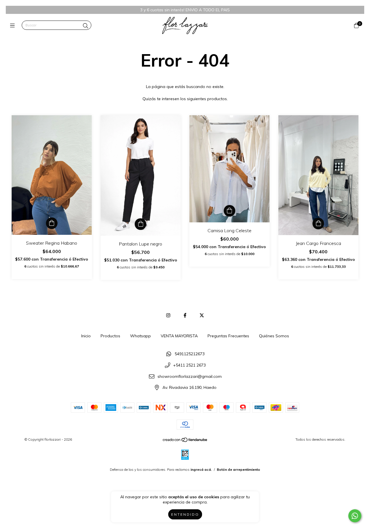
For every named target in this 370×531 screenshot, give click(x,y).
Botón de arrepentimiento (238, 469)
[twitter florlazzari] (202, 315)
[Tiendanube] (185, 441)
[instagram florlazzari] (168, 315)
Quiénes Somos (274, 335)
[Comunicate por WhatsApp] (354, 515)
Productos (110, 335)
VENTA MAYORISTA (179, 335)
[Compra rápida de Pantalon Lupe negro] (140, 224)
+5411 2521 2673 (189, 365)
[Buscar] (85, 26)
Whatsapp (140, 335)
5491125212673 (190, 354)
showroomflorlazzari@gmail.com (190, 376)
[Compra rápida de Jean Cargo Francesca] (318, 223)
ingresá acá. (201, 469)
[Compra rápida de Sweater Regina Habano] (52, 223)
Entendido (185, 514)
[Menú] (14, 25)
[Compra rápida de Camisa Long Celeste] (229, 211)
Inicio (86, 335)
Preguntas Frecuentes (228, 335)
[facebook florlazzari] (185, 315)
